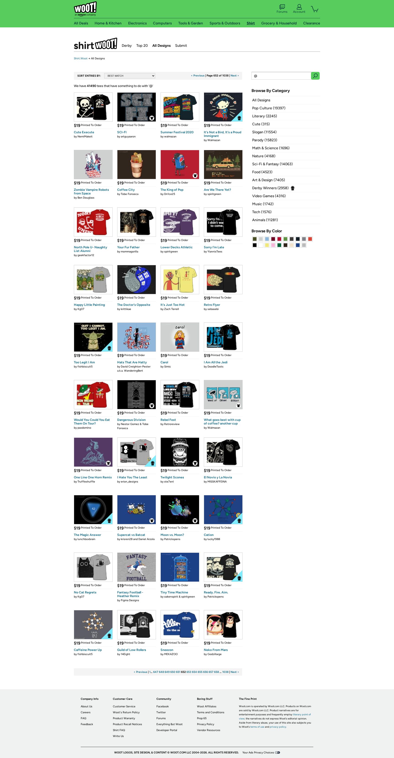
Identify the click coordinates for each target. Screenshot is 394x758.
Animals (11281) (265, 220)
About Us (86, 706)
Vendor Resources (208, 730)
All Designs (161, 45)
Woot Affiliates (206, 706)
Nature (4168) (263, 156)
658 (216, 672)
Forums (282, 12)
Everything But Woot (169, 724)
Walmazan (213, 140)
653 (189, 672)
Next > (235, 75)
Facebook (162, 706)
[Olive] (255, 239)
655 (200, 672)
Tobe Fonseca (129, 194)
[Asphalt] (291, 239)
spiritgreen (214, 194)
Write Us (118, 736)
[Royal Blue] (298, 245)
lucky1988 (213, 539)
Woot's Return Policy (126, 712)
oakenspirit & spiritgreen (179, 596)
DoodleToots (215, 366)
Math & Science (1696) (271, 148)
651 (178, 672)
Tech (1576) (262, 212)
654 (194, 672)
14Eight (125, 654)
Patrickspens (172, 539)
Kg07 (81, 309)
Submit (181, 45)
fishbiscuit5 (85, 366)
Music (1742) (263, 204)
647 (155, 672)
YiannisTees (214, 251)
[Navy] (298, 239)
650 (172, 672)
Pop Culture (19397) (268, 108)
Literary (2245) (264, 116)
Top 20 (142, 45)
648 (161, 672)
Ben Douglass (86, 197)
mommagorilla (129, 251)
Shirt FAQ (119, 730)
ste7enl (169, 481)
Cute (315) (261, 124)
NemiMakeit (85, 136)
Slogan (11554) (264, 132)
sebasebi (213, 309)
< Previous (198, 75)
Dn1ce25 (169, 194)
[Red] (279, 239)
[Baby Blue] (267, 239)
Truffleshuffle (86, 481)
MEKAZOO (171, 654)
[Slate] (304, 239)
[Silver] (261, 239)
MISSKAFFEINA (217, 481)
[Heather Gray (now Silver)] (304, 245)
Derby (127, 45)
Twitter (161, 712)
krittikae (126, 309)
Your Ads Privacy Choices (258, 752)
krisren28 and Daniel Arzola (138, 539)
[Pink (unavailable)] (273, 245)
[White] (261, 245)
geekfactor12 (86, 255)
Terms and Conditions (210, 712)
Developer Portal (166, 730)
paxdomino (84, 427)
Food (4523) (262, 172)
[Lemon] (267, 245)
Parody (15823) (264, 140)
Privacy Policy (205, 724)
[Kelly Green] (279, 245)
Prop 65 (202, 718)
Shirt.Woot (95, 43)
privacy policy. (278, 726)
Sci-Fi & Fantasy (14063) (272, 164)
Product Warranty (124, 718)
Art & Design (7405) (268, 180)
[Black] (255, 245)
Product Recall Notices (127, 724)
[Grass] (285, 239)
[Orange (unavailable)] (310, 239)
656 (205, 672)
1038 (225, 672)
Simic (167, 366)
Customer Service (124, 706)
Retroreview (172, 424)
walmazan (170, 136)
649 (167, 672)
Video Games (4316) (269, 196)
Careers (86, 712)
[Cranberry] (273, 239)
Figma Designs (130, 600)
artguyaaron (128, 136)
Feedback (87, 724)
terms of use (257, 726)
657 (211, 672)
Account (299, 12)
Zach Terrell (171, 309)
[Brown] (285, 245)
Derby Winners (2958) (270, 188)
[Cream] (291, 245)
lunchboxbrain (86, 539)
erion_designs (129, 481)
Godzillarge (214, 654)
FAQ (83, 718)
